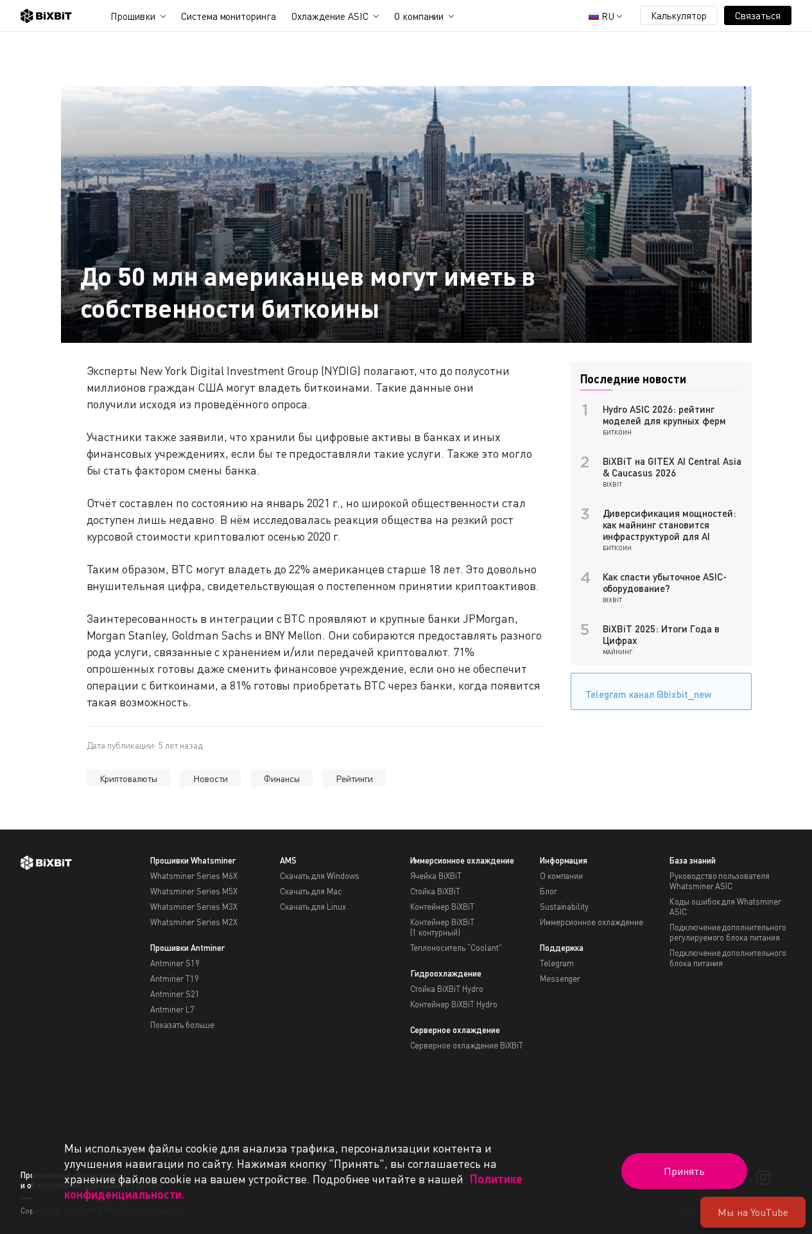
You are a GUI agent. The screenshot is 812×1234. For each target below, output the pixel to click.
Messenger (560, 978)
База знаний (692, 860)
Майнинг (618, 652)
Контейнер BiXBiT (442, 906)
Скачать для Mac (311, 891)
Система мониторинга (228, 16)
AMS (288, 860)
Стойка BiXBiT (435, 891)
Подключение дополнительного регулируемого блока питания (727, 932)
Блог (548, 891)
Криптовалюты (128, 778)
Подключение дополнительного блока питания (727, 958)
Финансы (282, 778)
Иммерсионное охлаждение (462, 860)
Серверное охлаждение (455, 1030)
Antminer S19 (175, 963)
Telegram (557, 963)
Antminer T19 (174, 978)
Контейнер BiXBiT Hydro (453, 1004)
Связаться (758, 15)
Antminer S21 (175, 994)
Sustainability (564, 906)
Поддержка (562, 948)
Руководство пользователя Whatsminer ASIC (719, 881)
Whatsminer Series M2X (193, 922)
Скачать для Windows (319, 876)
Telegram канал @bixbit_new (648, 694)
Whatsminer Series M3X (193, 906)
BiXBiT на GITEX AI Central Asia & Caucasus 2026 (672, 466)
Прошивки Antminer (187, 948)
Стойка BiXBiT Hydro (446, 989)
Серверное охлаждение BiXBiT (466, 1045)
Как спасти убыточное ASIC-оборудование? (665, 582)
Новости (210, 778)
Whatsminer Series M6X (193, 876)
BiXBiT (613, 484)
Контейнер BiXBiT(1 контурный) (442, 927)
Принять (684, 1171)
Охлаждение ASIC (329, 16)
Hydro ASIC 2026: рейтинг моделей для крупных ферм (664, 414)
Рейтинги (354, 778)
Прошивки (132, 16)
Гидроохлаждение (446, 973)
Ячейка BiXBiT (436, 876)
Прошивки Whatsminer (192, 860)
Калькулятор (679, 15)
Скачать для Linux (313, 906)
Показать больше (182, 1025)
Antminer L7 (172, 1009)
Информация (564, 860)
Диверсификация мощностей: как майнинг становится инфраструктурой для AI (669, 524)
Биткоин (617, 432)
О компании (419, 16)
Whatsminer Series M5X (193, 891)
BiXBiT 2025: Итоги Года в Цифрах (661, 634)
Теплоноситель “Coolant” (456, 948)
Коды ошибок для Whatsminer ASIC (725, 906)
